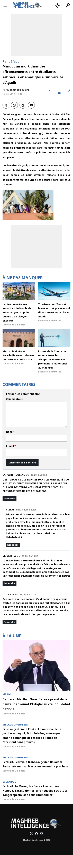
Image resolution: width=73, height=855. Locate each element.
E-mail (11, 446)
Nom (10, 432)
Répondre (9, 498)
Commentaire (14, 399)
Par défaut (11, 61)
